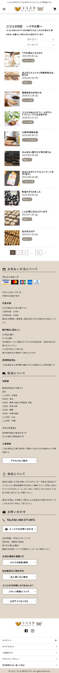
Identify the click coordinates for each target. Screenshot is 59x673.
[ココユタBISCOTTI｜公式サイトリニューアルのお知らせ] (12, 118)
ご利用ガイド (7, 652)
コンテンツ (6, 640)
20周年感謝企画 (30, 132)
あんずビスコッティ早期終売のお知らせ (38, 73)
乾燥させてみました (31, 191)
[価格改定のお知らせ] (12, 99)
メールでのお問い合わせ (19, 529)
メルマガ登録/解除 (19, 562)
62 (38, 252)
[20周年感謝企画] (12, 138)
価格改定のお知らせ (31, 92)
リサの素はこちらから (32, 52)
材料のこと (27, 82)
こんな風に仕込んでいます (34, 211)
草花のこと (27, 199)
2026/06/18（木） (30, 77)
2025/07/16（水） (30, 234)
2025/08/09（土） (30, 194)
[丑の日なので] (12, 237)
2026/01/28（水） (30, 95)
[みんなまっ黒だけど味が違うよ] (12, 158)
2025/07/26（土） (30, 214)
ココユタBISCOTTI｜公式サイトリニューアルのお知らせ (37, 113)
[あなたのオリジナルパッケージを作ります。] (12, 178)
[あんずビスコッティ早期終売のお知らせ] (12, 79)
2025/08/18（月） (30, 176)
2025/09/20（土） (30, 55)
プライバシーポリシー (11, 659)
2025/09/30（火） (30, 135)
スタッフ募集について (19, 591)
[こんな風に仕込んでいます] (12, 218)
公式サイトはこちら (19, 601)
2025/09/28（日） (30, 155)
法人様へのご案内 (19, 576)
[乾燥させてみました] (12, 198)
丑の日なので (28, 231)
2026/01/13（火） (30, 117)
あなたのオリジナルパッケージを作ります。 (38, 172)
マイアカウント (8, 646)
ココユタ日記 (28, 100)
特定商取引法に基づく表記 (13, 665)
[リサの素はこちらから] (12, 59)
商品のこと (27, 159)
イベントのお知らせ (30, 140)
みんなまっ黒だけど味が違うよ (36, 151)
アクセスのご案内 (19, 460)
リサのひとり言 (28, 60)
